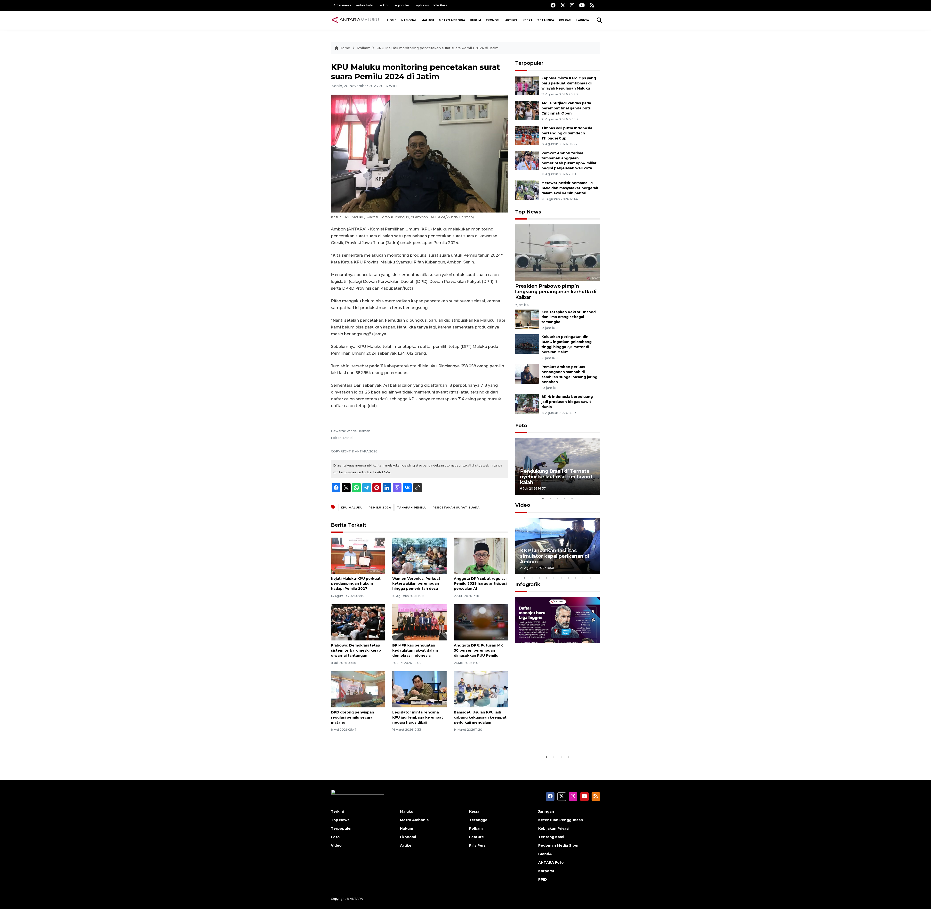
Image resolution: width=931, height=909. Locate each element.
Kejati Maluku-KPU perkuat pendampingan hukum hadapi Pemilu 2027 (356, 583)
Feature (476, 837)
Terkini (383, 5)
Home (391, 20)
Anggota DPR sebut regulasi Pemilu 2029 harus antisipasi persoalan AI (480, 583)
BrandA (545, 854)
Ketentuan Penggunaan (560, 820)
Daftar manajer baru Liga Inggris (550, 737)
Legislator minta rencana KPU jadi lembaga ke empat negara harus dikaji (417, 717)
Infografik (527, 584)
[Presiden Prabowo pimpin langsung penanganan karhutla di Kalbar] (557, 252)
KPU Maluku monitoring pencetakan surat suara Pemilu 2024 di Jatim (437, 48)
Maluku (427, 20)
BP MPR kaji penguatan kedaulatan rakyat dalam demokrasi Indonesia (415, 650)
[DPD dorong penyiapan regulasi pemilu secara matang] (358, 689)
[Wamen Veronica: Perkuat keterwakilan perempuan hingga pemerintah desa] (419, 555)
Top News (421, 5)
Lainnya (583, 20)
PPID (542, 879)
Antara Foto (364, 5)
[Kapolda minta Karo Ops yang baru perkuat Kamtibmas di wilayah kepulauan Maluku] (527, 85)
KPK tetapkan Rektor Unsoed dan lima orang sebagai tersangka (568, 317)
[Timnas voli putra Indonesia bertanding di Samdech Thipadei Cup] (527, 135)
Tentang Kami (551, 837)
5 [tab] (572, 498)
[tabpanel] (557, 466)
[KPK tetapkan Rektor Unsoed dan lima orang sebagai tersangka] (527, 319)
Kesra (527, 20)
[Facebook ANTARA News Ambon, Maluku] (553, 5)
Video (522, 505)
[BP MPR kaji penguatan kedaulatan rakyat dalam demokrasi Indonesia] (419, 622)
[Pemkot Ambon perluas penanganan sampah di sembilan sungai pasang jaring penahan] (527, 373)
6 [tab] (561, 577)
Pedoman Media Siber (558, 845)
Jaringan (546, 811)
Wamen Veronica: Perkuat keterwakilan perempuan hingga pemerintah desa (416, 583)
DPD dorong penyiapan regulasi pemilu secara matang (352, 717)
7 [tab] (568, 577)
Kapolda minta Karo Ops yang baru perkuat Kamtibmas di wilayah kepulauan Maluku (568, 83)
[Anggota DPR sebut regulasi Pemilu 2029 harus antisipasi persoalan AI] (481, 555)
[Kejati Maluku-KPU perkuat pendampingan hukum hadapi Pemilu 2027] (358, 555)
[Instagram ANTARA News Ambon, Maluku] (572, 5)
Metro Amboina (452, 20)
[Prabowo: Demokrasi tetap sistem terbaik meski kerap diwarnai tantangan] (358, 622)
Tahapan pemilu (412, 507)
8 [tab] (575, 577)
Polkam (565, 20)
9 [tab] (583, 577)
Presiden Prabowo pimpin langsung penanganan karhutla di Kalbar (556, 291)
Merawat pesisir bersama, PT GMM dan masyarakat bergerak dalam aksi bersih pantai (569, 188)
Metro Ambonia (414, 820)
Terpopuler (401, 5)
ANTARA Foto (551, 862)
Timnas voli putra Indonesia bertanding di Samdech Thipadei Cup (566, 133)
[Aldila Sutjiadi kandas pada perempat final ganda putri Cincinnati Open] (527, 110)
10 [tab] (590, 577)
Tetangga (545, 20)
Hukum (475, 20)
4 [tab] (564, 498)
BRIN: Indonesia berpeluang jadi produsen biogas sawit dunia (567, 401)
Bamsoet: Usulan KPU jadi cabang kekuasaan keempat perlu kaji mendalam (480, 717)
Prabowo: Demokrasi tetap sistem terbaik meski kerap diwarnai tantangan (356, 650)
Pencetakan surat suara (456, 507)
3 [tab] (557, 498)
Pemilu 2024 (380, 507)
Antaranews (342, 5)
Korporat (546, 871)
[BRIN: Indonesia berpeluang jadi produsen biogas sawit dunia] (527, 403)
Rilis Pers (440, 5)
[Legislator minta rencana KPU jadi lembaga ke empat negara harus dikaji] (419, 689)
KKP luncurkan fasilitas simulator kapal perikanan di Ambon (554, 556)
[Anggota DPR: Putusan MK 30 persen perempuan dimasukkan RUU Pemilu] (481, 622)
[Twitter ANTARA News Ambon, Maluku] (562, 5)
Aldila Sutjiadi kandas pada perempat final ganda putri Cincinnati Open (566, 108)
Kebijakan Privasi (553, 828)
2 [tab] (550, 498)
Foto (521, 425)
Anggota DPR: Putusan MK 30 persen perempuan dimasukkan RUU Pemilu (478, 650)
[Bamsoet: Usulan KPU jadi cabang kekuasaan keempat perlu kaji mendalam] (481, 689)
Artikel (511, 20)
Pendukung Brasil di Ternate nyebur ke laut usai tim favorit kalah (556, 476)
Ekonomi (493, 20)
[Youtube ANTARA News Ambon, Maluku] (582, 5)
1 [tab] (543, 498)
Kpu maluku (352, 507)
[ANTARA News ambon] (355, 20)
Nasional (409, 20)
